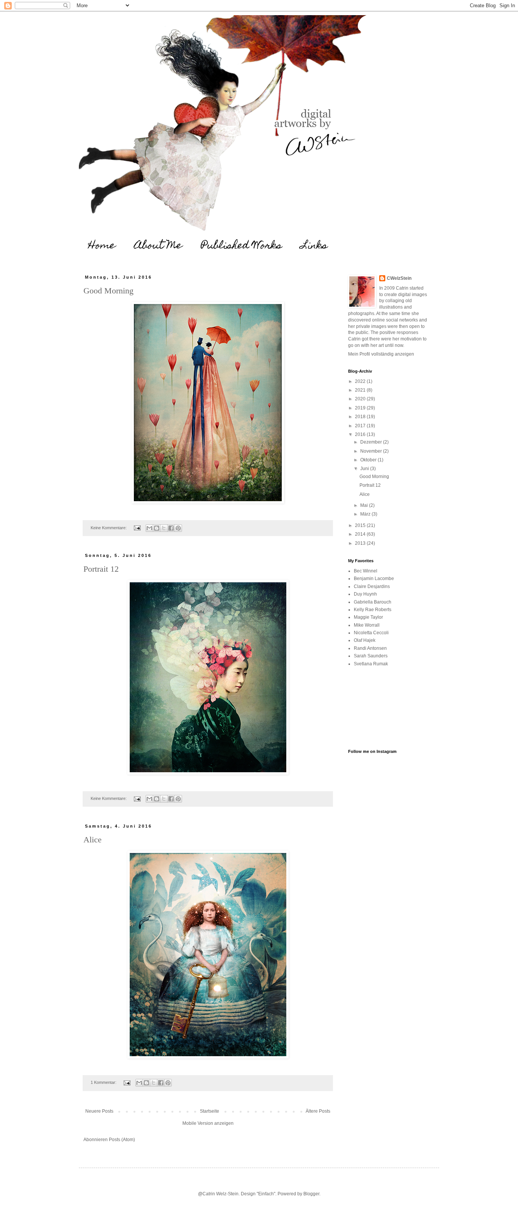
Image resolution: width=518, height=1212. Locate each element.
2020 (361, 398)
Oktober (369, 460)
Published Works (241, 246)
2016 (361, 434)
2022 (361, 381)
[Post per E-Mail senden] (137, 527)
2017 (361, 425)
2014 (361, 534)
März (366, 514)
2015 (361, 525)
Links (314, 246)
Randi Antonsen (370, 648)
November (371, 451)
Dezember (371, 442)
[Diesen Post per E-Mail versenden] (149, 528)
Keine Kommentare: (109, 527)
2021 (361, 390)
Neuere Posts (99, 1111)
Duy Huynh (365, 594)
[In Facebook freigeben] (171, 528)
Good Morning (108, 290)
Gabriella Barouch (372, 602)
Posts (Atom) (122, 1139)
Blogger (311, 1193)
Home (101, 246)
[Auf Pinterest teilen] (178, 528)
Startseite (209, 1111)
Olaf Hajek (364, 640)
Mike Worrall (367, 625)
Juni (365, 468)
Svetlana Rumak (371, 663)
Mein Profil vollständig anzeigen (381, 354)
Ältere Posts (318, 1111)
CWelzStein (399, 278)
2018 (361, 416)
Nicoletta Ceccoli (371, 632)
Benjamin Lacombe (374, 578)
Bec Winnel (365, 571)
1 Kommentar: (104, 1082)
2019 (361, 408)
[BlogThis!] (156, 528)
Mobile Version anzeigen (208, 1123)
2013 (361, 543)
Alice (92, 839)
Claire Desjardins (372, 586)
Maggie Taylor (368, 617)
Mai (364, 505)
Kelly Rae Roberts (372, 609)
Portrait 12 (101, 569)
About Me (158, 246)
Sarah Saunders (371, 656)
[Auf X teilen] (164, 528)
